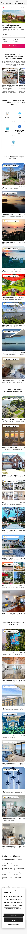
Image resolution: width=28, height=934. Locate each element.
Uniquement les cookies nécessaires (13, 919)
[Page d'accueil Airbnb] (3, 7)
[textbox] (7, 41)
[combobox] (13, 36)
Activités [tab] (20, 859)
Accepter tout (13, 915)
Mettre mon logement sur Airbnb (15, 8)
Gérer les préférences (13, 924)
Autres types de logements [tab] (8, 859)
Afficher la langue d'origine (18, 3)
